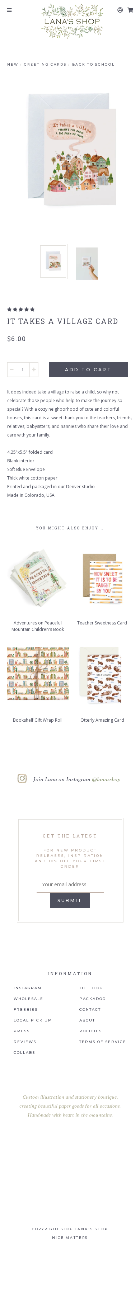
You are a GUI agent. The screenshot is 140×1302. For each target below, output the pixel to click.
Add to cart (88, 369)
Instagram (28, 988)
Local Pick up (33, 1020)
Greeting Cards (45, 64)
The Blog (91, 988)
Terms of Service (102, 1042)
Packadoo (92, 999)
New (13, 64)
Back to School (93, 64)
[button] (20, 309)
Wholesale (28, 999)
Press (22, 1031)
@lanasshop (106, 778)
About (87, 1020)
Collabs (24, 1053)
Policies (90, 1031)
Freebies (26, 1009)
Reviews (25, 1042)
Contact (90, 1009)
